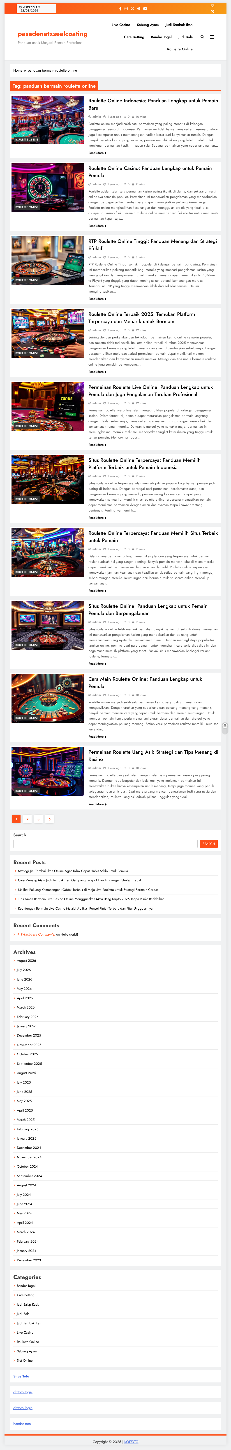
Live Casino (121, 24)
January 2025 (26, 1138)
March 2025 (26, 1119)
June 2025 (24, 1091)
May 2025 (24, 1100)
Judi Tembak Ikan (179, 24)
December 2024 (29, 1147)
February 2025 (27, 1129)
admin (96, 116)
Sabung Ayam (148, 24)
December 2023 (29, 1260)
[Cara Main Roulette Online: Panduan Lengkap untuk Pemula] (48, 698)
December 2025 (29, 1035)
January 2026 (26, 1026)
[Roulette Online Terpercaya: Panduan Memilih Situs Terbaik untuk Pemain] (48, 552)
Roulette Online (180, 49)
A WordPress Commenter (36, 934)
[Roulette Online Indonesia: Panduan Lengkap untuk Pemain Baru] (48, 120)
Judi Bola (185, 37)
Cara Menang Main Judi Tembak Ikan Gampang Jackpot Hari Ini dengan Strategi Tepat (79, 880)
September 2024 (29, 1175)
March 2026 (26, 1007)
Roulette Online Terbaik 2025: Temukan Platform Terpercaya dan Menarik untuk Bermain (141, 317)
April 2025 (25, 1110)
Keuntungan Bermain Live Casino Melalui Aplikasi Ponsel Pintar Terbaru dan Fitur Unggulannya (85, 908)
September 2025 (29, 1063)
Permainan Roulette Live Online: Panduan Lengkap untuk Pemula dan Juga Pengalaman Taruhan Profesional (150, 390)
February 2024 (28, 1241)
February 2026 (28, 1016)
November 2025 (29, 1044)
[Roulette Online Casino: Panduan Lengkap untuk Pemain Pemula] (48, 187)
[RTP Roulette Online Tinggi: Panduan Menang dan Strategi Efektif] (48, 260)
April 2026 (25, 998)
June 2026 (24, 979)
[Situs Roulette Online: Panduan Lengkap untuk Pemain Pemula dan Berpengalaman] (48, 625)
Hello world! (69, 934)
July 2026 (24, 969)
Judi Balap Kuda (28, 1304)
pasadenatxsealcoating (53, 33)
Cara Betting (134, 37)
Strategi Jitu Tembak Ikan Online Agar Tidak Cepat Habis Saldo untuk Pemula (73, 870)
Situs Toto (21, 1376)
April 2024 (25, 1222)
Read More (96, 152)
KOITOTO (131, 1441)
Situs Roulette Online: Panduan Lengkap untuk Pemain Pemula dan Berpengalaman (148, 609)
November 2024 (29, 1157)
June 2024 (24, 1203)
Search (19, 835)
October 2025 (27, 1054)
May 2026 (24, 988)
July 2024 (24, 1194)
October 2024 (27, 1166)
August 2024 (26, 1185)
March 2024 (26, 1231)
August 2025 (26, 1072)
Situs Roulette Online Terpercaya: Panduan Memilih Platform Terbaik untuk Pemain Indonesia (144, 463)
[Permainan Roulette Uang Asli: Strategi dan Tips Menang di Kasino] (48, 771)
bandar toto (22, 1423)
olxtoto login (22, 1407)
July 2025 (24, 1082)
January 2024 (26, 1250)
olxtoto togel (22, 1392)
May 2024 (24, 1213)
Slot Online (25, 1360)
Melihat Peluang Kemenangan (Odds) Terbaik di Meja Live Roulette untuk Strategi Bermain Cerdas (88, 889)
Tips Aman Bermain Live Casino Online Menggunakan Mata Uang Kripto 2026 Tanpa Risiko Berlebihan (91, 898)
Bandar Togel (161, 37)
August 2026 (26, 960)
